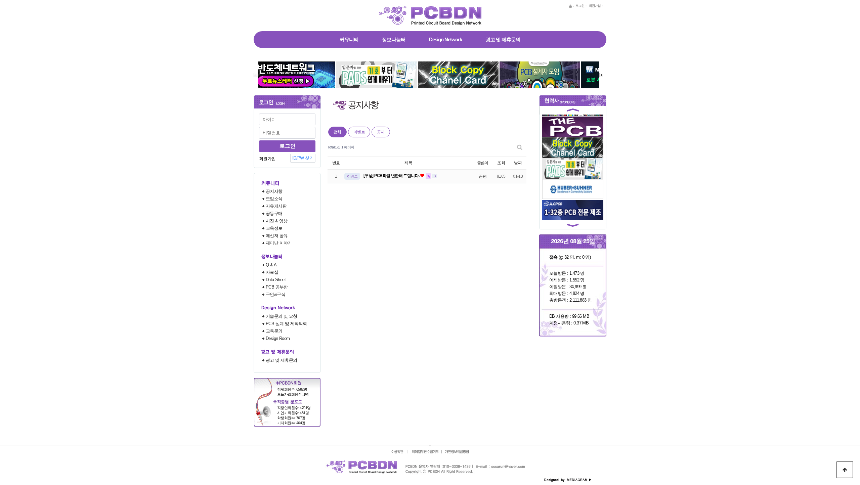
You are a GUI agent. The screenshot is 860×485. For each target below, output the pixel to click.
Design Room (278, 338)
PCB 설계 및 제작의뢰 (286, 323)
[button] (573, 111)
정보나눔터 (393, 39)
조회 (501, 163)
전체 (337, 132)
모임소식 (274, 198)
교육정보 (274, 228)
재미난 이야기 (279, 243)
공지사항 (274, 191)
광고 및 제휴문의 (502, 39)
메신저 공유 (277, 235)
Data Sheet (276, 279)
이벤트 (359, 132)
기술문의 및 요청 (281, 316)
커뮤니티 (349, 39)
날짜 (518, 163)
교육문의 (274, 331)
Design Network (445, 39)
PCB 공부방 (277, 287)
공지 (381, 132)
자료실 (272, 272)
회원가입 (267, 158)
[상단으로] (844, 469)
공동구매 (274, 213)
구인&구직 (275, 294)
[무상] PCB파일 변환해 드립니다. (391, 175)
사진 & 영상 (277, 220)
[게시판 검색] (520, 147)
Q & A (271, 264)
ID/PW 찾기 (302, 158)
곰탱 (482, 176)
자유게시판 (276, 206)
